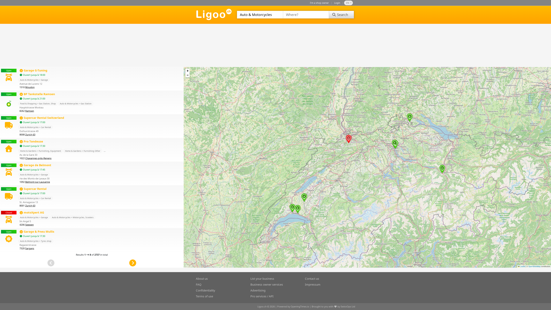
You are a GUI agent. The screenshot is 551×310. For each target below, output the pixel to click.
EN (348, 2)
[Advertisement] (275, 45)
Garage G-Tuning (34, 70)
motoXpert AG (32, 212)
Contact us (312, 279)
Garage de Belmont (36, 165)
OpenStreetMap (534, 266)
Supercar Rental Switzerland (42, 118)
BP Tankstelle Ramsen (38, 94)
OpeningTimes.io (300, 306)
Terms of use (204, 296)
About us (202, 279)
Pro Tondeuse (32, 141)
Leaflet (522, 266)
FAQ (198, 284)
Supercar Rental (33, 189)
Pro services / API (261, 296)
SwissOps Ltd (348, 306)
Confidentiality (205, 290)
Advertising (257, 290)
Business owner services (266, 284)
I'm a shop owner (319, 2)
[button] (304, 197)
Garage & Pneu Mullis (37, 232)
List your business (262, 279)
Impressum (312, 284)
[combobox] (260, 15)
